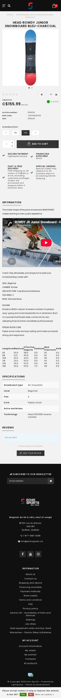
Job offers (30, 624)
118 (35, 133)
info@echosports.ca (32, 541)
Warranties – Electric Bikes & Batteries (30, 632)
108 (25, 133)
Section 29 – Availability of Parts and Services (30, 614)
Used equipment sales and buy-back (30, 628)
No (31, 694)
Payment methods (30, 591)
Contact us (30, 578)
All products (30, 663)
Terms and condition (30, 600)
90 (6, 133)
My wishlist (30, 654)
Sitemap (30, 619)
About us (30, 574)
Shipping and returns (30, 583)
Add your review (32, 453)
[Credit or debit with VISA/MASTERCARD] (30, 675)
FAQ (30, 604)
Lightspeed (17, 685)
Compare (30, 659)
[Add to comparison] (56, 94)
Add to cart (39, 143)
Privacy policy (30, 608)
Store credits (31, 595)
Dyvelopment (43, 685)
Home (10, 14)
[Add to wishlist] (51, 94)
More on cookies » (44, 694)
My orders (30, 650)
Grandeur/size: (10, 127)
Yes (23, 694)
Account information (30, 646)
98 (15, 133)
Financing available (30, 587)
